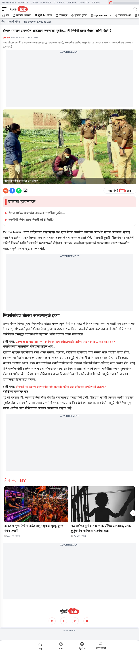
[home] (69, 611)
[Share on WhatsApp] (19, 191)
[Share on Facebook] (12, 191)
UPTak (34, 2)
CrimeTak (59, 2)
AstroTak (84, 2)
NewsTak (23, 2)
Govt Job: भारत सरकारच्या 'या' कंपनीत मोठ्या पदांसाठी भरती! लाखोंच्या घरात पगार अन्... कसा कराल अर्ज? (65, 341)
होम (3, 21)
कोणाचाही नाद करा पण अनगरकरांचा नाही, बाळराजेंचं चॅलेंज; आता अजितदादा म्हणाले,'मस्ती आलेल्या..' (61, 386)
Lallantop (72, 2)
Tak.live (96, 2)
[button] (36, 504)
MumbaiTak (9, 2)
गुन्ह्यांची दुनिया (14, 21)
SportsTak (46, 2)
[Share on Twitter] (25, 191)
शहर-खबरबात (100, 15)
